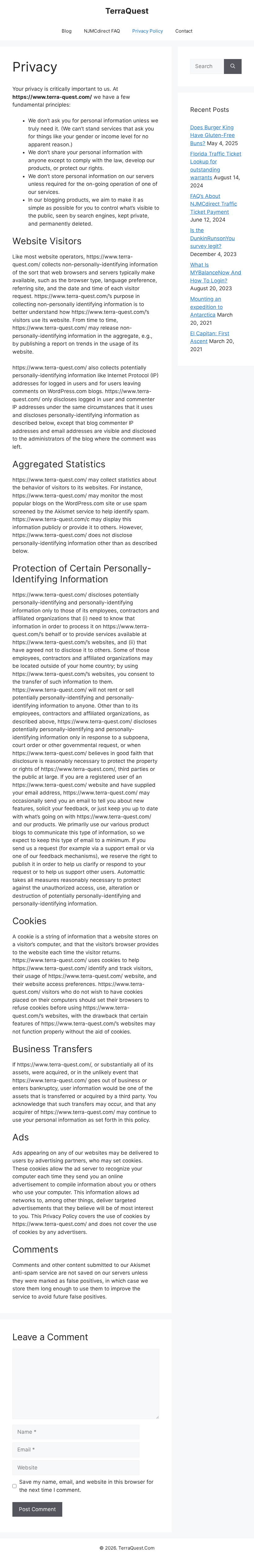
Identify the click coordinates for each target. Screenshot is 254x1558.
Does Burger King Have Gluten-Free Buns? (212, 135)
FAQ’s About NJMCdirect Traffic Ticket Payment (213, 204)
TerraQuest (127, 11)
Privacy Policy (147, 31)
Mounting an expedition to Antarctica (206, 307)
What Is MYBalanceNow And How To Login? (215, 273)
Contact (183, 31)
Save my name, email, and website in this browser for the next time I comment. (86, 1486)
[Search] (233, 66)
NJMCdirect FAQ (102, 31)
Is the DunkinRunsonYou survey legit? (212, 238)
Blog (67, 31)
